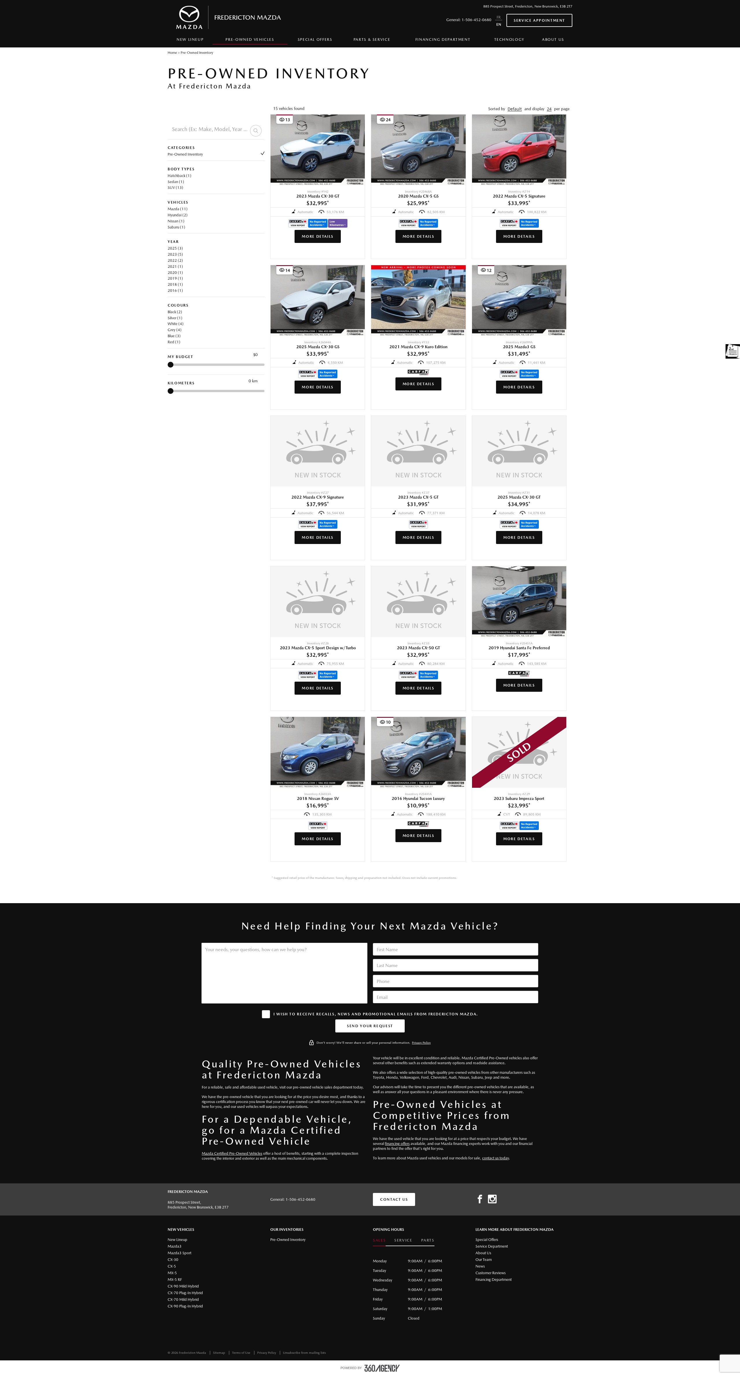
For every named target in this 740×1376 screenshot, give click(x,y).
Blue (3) (174, 336)
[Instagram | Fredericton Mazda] (492, 1199)
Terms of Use (241, 1353)
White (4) (176, 324)
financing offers (397, 1143)
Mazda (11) (178, 209)
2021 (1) (175, 266)
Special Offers (315, 39)
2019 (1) (175, 278)
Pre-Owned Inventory (185, 154)
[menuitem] (190, 41)
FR (499, 17)
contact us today (495, 1158)
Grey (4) (175, 330)
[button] (515, 109)
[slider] (170, 365)
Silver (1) (175, 318)
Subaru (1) (176, 227)
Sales (379, 1240)
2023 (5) (175, 254)
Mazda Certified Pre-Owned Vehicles (232, 1153)
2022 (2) (175, 260)
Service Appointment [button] (539, 20)
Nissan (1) (176, 221)
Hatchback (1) (179, 176)
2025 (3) (175, 248)
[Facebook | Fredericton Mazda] (480, 1199)
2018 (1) (175, 284)
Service (403, 1240)
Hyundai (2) (178, 215)
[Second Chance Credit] (733, 351)
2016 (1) (175, 290)
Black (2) (175, 312)
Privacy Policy (421, 1043)
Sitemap (219, 1353)
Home (172, 53)
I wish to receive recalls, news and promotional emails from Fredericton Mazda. (375, 1014)
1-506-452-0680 (476, 20)
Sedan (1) (176, 182)
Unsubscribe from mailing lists (304, 1353)
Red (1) (174, 342)
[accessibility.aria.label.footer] (382, 1368)
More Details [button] (318, 236)
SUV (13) (175, 187)
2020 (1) (175, 272)
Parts (427, 1240)
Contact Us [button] (394, 1199)
